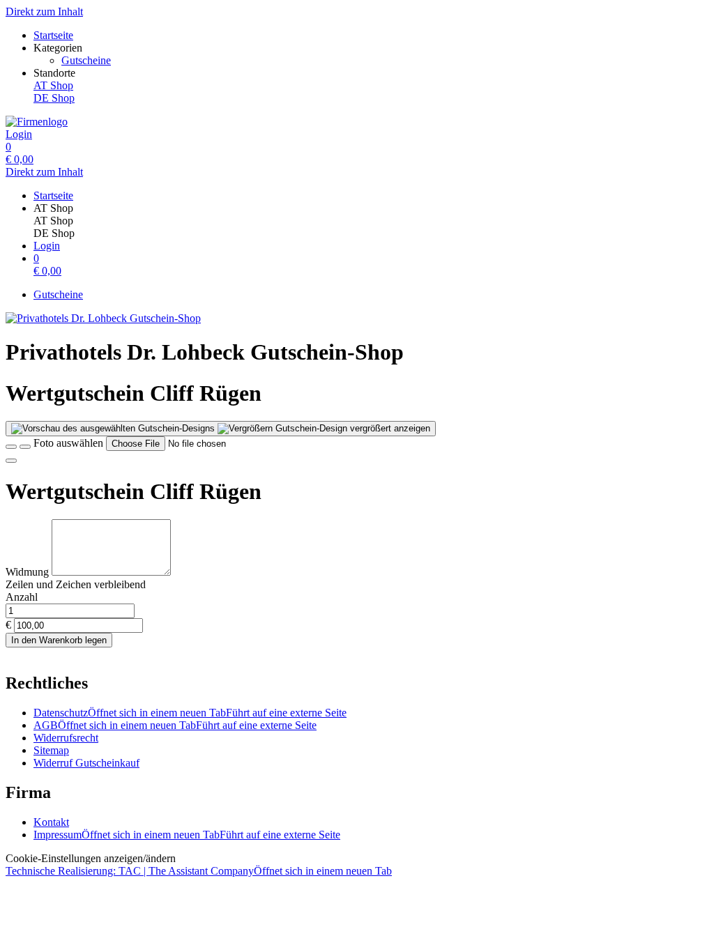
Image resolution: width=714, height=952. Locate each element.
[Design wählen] (25, 447)
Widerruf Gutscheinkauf (86, 763)
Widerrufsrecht (65, 738)
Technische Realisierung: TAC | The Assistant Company (199, 871)
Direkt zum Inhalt (44, 11)
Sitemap (51, 750)
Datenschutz (190, 713)
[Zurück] (11, 447)
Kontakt (51, 822)
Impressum (186, 834)
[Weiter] (11, 461)
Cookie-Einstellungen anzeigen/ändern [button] (91, 858)
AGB (175, 725)
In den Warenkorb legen (59, 640)
